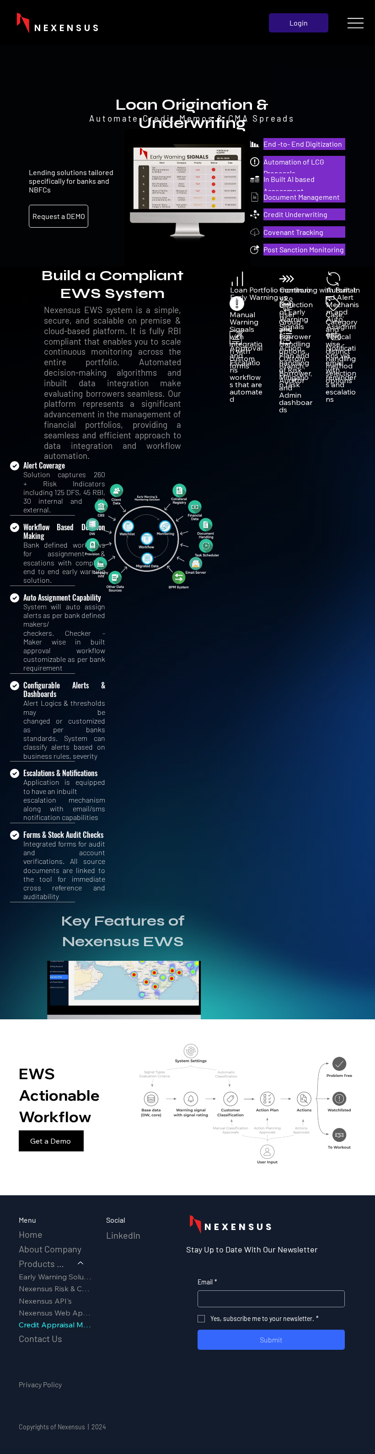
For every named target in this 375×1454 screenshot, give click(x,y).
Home (31, 1234)
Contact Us (40, 1338)
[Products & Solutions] (81, 1263)
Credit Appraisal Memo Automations (55, 1324)
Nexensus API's (45, 1300)
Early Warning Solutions (55, 1276)
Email (207, 1282)
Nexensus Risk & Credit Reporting (55, 1288)
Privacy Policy (40, 1384)
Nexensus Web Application (55, 1312)
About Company (50, 1248)
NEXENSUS (239, 1226)
